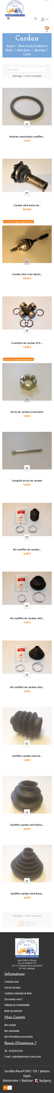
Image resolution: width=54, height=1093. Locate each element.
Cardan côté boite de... (27, 205)
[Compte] (44, 19)
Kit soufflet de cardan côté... (27, 618)
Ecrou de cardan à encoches (27, 412)
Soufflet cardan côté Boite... (27, 824)
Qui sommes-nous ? (13, 999)
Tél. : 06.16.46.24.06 (13, 1051)
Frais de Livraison (12, 987)
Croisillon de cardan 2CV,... (27, 343)
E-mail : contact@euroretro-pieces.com (22, 1056)
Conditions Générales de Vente (18, 993)
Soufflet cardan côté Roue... (27, 893)
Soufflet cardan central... (27, 756)
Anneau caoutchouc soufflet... (27, 136)
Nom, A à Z (28, 69)
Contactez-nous (11, 981)
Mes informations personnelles (18, 1036)
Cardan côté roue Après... (27, 274)
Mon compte (10, 1025)
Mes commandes (12, 1031)
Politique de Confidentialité (17, 1005)
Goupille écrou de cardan (27, 480)
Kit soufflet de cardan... (27, 549)
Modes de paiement (13, 1011)
